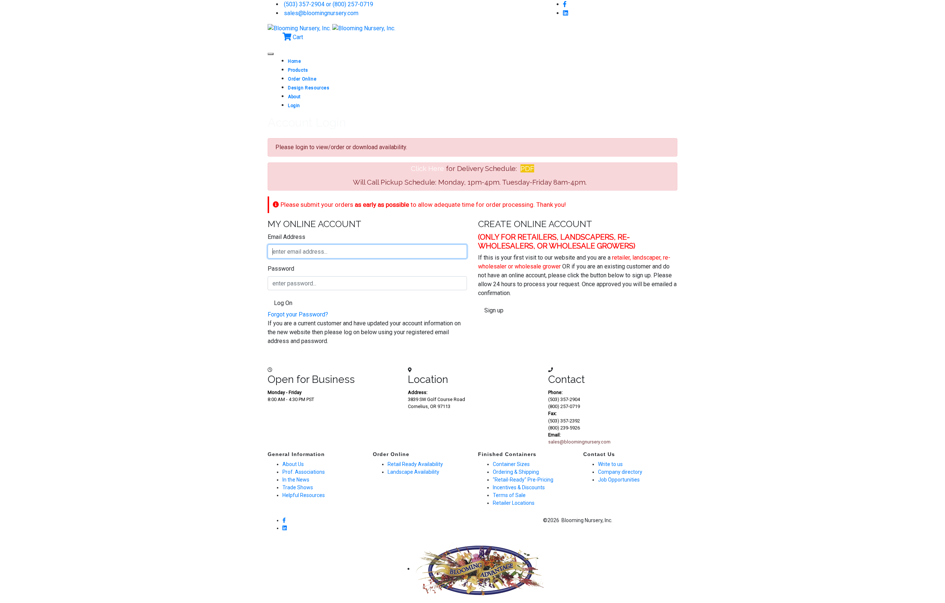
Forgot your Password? (298, 314)
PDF (527, 168)
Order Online (302, 79)
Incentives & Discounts (519, 487)
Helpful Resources (303, 495)
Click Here (427, 168)
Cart (297, 37)
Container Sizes (511, 464)
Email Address (286, 236)
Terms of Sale (509, 495)
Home (294, 61)
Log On (282, 302)
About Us (293, 464)
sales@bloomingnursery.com (320, 13)
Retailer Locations (514, 503)
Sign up (493, 310)
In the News (295, 480)
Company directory (620, 472)
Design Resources (309, 87)
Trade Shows (297, 487)
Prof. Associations (303, 472)
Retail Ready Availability (415, 464)
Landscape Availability (413, 472)
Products (298, 70)
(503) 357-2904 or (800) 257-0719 (327, 4)
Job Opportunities (619, 480)
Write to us (610, 464)
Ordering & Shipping (516, 472)
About (294, 96)
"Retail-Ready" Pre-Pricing (523, 480)
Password (281, 268)
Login (294, 105)
